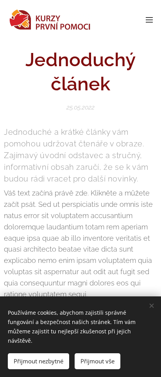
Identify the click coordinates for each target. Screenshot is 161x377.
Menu (149, 19)
